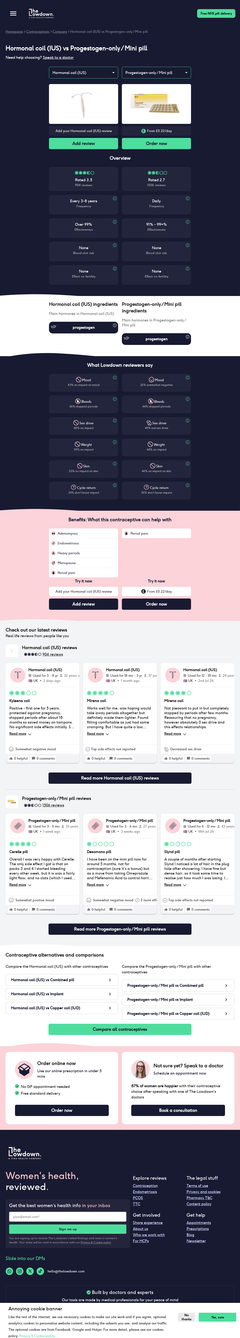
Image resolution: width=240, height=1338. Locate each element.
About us (140, 1228)
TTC (136, 1203)
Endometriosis (145, 1191)
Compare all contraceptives (120, 1029)
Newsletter (196, 1240)
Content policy (199, 1203)
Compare (60, 32)
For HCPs (141, 1240)
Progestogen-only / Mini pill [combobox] (148, 72)
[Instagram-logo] (19, 1271)
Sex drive (86, 423)
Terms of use (197, 1185)
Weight (86, 445)
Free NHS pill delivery (216, 13)
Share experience (148, 1222)
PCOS (138, 1197)
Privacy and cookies (204, 1191)
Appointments (199, 1222)
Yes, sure (217, 1317)
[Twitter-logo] (30, 1271)
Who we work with (149, 1234)
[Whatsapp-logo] (9, 1271)
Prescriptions (198, 1228)
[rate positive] (11, 758)
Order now (156, 143)
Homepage (14, 32)
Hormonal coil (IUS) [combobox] (69, 72)
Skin (86, 466)
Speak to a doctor (58, 57)
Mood (86, 380)
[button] (83, 304)
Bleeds (86, 401)
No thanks (186, 1317)
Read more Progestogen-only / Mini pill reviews (120, 929)
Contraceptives (37, 32)
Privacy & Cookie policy (96, 1242)
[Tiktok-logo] (40, 1271)
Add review (83, 143)
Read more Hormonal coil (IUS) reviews (120, 778)
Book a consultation (178, 1110)
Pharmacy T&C (199, 1197)
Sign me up (68, 1229)
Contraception (145, 1185)
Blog (190, 1234)
